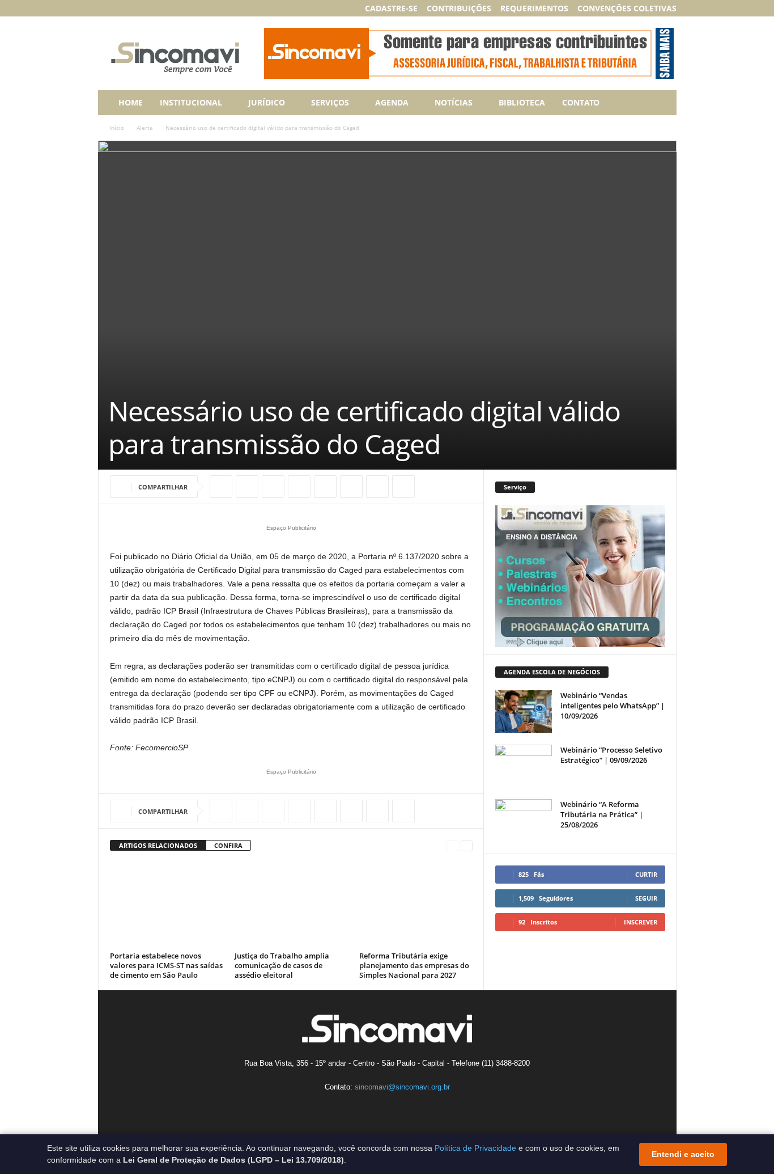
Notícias (454, 102)
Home (130, 102)
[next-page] (467, 846)
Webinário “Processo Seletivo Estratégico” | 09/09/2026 (611, 755)
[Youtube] (175, 8)
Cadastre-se (391, 8)
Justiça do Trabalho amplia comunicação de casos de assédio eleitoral (282, 965)
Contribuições (459, 8)
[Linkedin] (140, 8)
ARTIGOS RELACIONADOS (158, 845)
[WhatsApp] (273, 486)
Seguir (646, 898)
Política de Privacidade (475, 1147)
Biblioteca (522, 102)
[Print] (351, 486)
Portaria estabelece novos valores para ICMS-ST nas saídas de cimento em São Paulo (166, 965)
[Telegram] (403, 486)
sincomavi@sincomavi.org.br (402, 1087)
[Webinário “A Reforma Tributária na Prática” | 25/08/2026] (523, 820)
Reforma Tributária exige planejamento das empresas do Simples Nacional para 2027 (414, 965)
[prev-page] (452, 846)
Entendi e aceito (683, 1154)
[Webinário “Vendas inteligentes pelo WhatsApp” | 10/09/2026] (523, 711)
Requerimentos (534, 8)
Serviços (330, 102)
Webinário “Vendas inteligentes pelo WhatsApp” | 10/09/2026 (612, 705)
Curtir (646, 874)
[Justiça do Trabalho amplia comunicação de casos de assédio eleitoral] (291, 905)
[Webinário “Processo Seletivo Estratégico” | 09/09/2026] (523, 766)
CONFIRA (228, 845)
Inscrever (640, 922)
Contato (580, 102)
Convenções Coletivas (627, 8)
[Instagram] (122, 8)
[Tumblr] (377, 486)
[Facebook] (105, 8)
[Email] (325, 486)
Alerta (145, 128)
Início (116, 128)
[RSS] (157, 8)
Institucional (191, 102)
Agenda (392, 102)
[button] (659, 102)
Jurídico (266, 102)
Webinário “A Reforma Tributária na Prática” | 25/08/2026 (601, 814)
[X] (247, 486)
